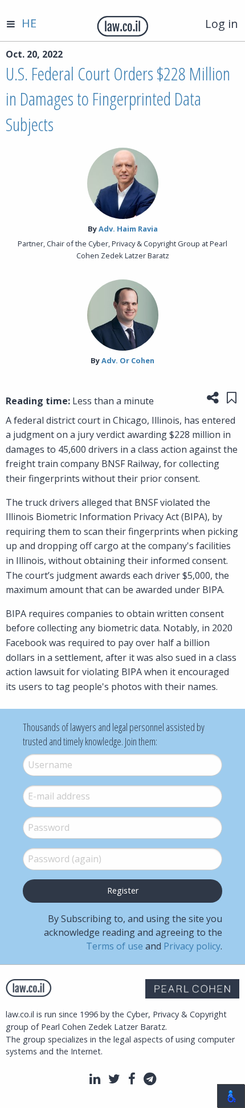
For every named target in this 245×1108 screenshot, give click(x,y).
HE (29, 23)
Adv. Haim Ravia (128, 229)
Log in (221, 23)
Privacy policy (192, 946)
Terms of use (114, 946)
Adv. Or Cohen (127, 360)
